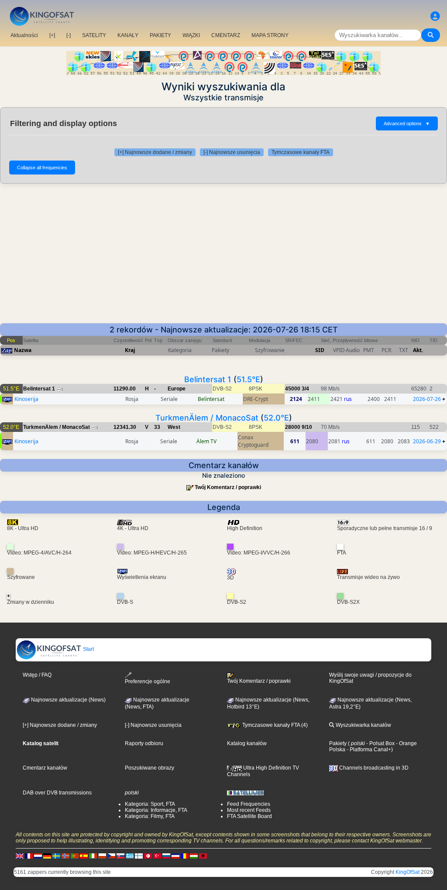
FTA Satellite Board (249, 816)
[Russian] (166, 856)
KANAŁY (127, 35)
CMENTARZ (225, 35)
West (174, 427)
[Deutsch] (47, 856)
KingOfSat (407, 872)
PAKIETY (160, 35)
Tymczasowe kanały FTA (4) (274, 725)
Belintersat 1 (207, 379)
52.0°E (276, 417)
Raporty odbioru (144, 743)
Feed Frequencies (248, 804)
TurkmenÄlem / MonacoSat (206, 417)
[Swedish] (56, 856)
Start (88, 649)
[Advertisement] (223, 258)
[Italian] (93, 856)
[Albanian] (203, 856)
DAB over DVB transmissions (57, 793)
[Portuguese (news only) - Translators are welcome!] (75, 856)
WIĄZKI (191, 35)
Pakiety (338, 743)
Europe (177, 389)
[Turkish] (157, 856)
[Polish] (102, 856)
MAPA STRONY (270, 35)
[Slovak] (120, 856)
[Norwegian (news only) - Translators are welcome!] (65, 856)
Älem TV (206, 441)
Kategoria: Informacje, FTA (156, 810)
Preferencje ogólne (147, 681)
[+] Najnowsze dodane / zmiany (155, 152)
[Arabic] (148, 856)
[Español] (84, 856)
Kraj (130, 350)
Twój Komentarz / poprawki (228, 487)
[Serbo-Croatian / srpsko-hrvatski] (175, 856)
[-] (68, 35)
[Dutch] (38, 856)
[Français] (29, 856)
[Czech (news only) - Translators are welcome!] (111, 856)
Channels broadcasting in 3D (373, 768)
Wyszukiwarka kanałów (362, 725)
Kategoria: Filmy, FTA (150, 816)
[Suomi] (139, 856)
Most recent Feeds (249, 810)
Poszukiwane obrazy (149, 768)
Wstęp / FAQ (37, 675)
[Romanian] (185, 856)
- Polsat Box (380, 743)
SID (319, 350)
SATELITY (94, 35)
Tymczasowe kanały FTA (301, 152)
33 (157, 427)
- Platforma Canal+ (368, 749)
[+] (52, 35)
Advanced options (407, 123)
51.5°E (248, 379)
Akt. (418, 350)
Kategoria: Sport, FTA (150, 804)
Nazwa (22, 350)
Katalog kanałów (247, 743)
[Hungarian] (194, 856)
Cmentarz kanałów (45, 768)
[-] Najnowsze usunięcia (231, 152)
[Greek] (130, 856)
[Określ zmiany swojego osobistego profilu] (435, 16)
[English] (20, 856)
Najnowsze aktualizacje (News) (68, 700)
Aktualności (24, 35)
